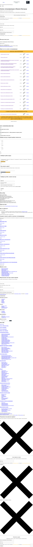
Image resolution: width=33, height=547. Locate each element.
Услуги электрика (3, 327)
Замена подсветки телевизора (6, 274)
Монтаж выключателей (5, 268)
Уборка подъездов (4, 374)
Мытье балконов (4, 381)
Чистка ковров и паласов (5, 375)
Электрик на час (4, 389)
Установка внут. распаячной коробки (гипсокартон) (8, 102)
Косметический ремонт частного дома (7, 356)
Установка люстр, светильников (6, 386)
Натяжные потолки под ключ (6, 358)
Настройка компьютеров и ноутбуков (7, 408)
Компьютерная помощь (5, 272)
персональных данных (15, 35)
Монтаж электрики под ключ (6, 384)
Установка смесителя (4, 338)
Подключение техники (5, 390)
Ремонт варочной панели (5, 270)
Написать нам (2, 324)
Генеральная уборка (4, 372)
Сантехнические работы (4, 332)
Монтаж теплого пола (5, 335)
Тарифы (3, 300)
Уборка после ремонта (5, 371)
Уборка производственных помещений (7, 378)
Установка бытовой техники (5, 364)
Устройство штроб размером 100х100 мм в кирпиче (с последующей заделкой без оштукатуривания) (8, 67)
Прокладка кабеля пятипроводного (5, 76)
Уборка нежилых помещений (6, 379)
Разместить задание (24, 211)
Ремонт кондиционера (5, 403)
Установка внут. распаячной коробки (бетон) (7, 108)
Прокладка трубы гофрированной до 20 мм (7, 92)
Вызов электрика (4, 385)
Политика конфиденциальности (4, 414)
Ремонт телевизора (4, 347)
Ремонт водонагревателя (5, 350)
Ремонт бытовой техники (5, 365)
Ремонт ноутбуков (4, 410)
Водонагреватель (4, 396)
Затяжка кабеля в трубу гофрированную (6, 89)
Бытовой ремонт (3, 360)
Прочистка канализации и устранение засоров (8, 342)
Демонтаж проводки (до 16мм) (5, 54)
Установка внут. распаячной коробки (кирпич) (7, 105)
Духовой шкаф (4, 395)
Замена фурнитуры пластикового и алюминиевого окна (9, 271)
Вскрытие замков (4, 362)
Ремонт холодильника (5, 349)
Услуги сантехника (3, 329)
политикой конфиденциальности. (26, 35)
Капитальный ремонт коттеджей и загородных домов (9, 357)
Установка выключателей (5, 388)
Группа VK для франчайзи (6, 316)
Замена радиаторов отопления (6, 341)
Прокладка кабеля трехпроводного (5, 73)
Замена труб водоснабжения (5, 343)
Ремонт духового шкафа (5, 351)
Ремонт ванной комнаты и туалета (6, 359)
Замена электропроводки (5, 391)
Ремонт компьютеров (4, 409)
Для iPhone (3, 311)
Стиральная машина (4, 398)
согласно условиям (18, 186)
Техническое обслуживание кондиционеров (8, 405)
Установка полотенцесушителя (6, 340)
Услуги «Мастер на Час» (4, 325)
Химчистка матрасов (4, 376)
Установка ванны (4, 337)
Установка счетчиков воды (5, 275)
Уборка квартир (4, 370)
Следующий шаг (3, 161)
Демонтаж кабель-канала (4, 57)
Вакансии (3, 301)
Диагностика (3, 402)
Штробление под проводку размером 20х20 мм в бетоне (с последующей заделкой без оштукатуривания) (9, 64)
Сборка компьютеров (4, 411)
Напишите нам (4, 317)
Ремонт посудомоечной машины (6, 348)
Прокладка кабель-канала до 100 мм (6, 86)
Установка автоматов (4, 387)
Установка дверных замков (5, 273)
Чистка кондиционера (5, 404)
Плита (2, 397)
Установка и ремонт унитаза (5, 339)
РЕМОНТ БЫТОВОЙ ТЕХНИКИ (6, 345)
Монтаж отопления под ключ (6, 334)
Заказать (27, 54)
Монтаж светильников (5, 269)
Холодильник (3, 399)
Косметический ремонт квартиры (6, 355)
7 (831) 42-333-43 (16, 1)
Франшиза (3, 306)
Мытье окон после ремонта (5, 380)
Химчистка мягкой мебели (5, 373)
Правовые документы (5, 307)
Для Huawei (3, 312)
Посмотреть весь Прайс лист (9, 46)
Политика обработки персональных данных (6, 413)
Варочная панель (4, 394)
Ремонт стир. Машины (4, 330)
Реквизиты (3, 302)
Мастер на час (3, 367)
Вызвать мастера (2, 46)
